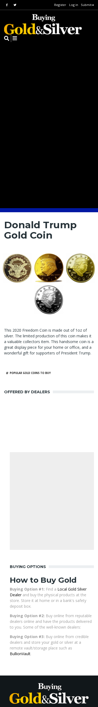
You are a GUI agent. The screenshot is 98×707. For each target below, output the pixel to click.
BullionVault (20, 653)
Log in (73, 5)
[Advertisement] (49, 501)
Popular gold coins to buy (30, 373)
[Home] (39, 24)
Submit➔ (87, 5)
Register (60, 5)
